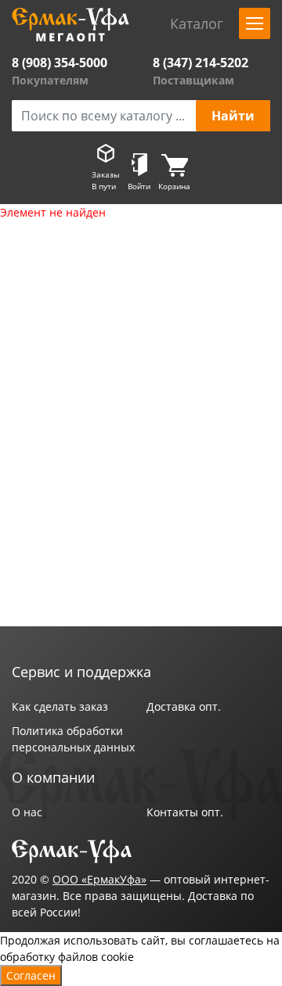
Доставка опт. (183, 706)
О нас (27, 812)
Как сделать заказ (60, 706)
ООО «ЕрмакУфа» (99, 879)
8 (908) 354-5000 (59, 62)
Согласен (31, 975)
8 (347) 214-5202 (200, 62)
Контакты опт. (184, 812)
